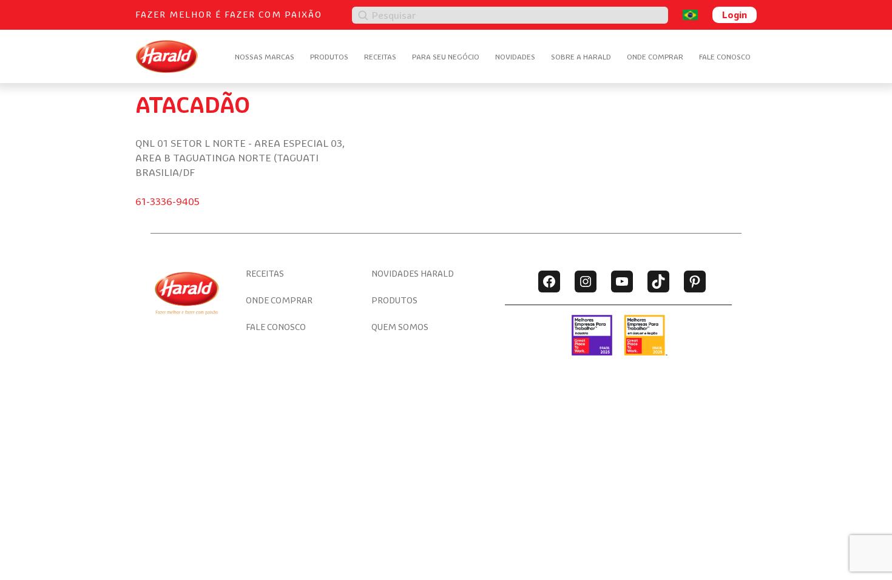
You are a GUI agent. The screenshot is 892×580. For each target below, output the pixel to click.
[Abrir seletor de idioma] (690, 15)
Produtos (329, 56)
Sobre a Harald (581, 56)
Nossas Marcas (264, 56)
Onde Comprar (655, 56)
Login (734, 14)
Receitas (380, 56)
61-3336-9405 (167, 201)
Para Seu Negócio (445, 56)
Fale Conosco (725, 56)
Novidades (515, 56)
